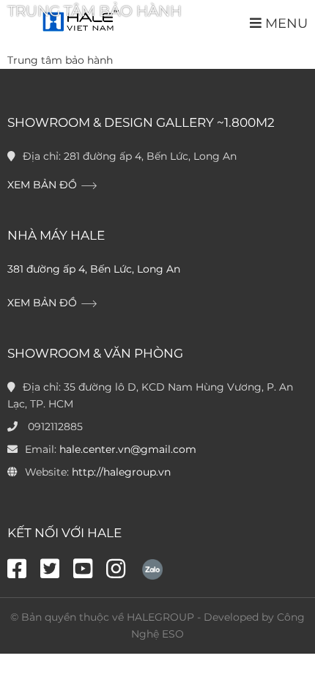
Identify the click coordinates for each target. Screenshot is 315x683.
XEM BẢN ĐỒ (43, 184)
